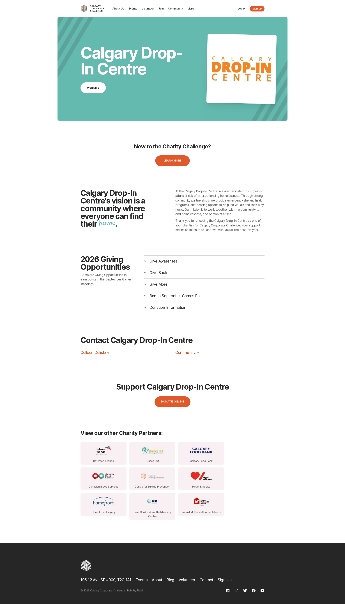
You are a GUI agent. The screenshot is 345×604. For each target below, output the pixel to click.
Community (175, 8)
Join (161, 8)
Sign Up (225, 580)
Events (132, 8)
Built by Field (134, 590)
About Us (118, 8)
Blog (170, 580)
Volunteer (148, 8)
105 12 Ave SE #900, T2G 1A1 (105, 580)
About (157, 580)
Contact (206, 580)
